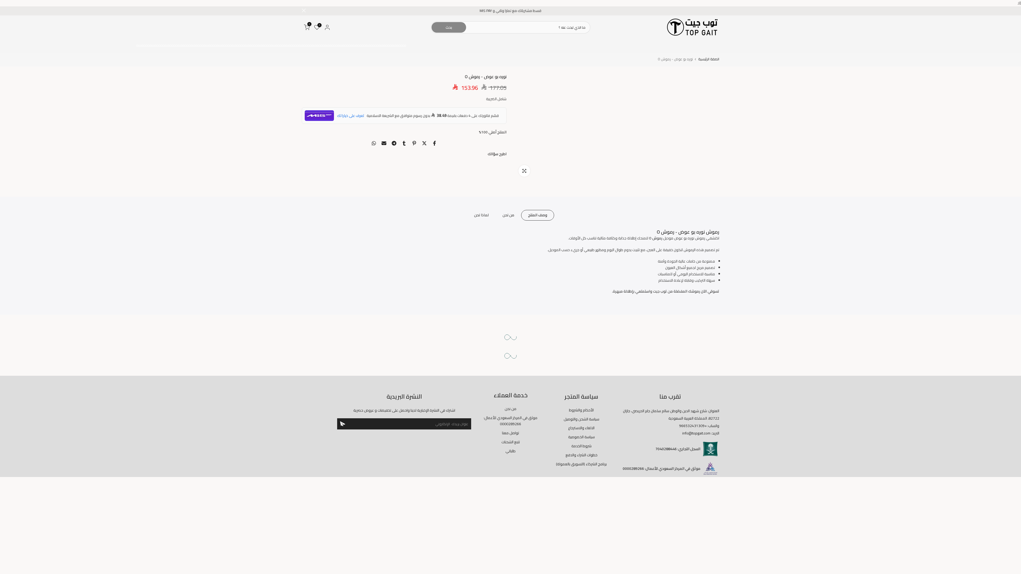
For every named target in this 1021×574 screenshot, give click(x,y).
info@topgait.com (696, 433)
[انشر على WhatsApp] (373, 143)
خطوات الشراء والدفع (581, 454)
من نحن (508, 215)
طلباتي (510, 451)
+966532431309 (693, 425)
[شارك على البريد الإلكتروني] (384, 143)
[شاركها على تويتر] (424, 143)
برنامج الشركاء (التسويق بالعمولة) (581, 464)
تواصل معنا (510, 432)
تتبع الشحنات (510, 441)
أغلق (717, 10)
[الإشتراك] (342, 424)
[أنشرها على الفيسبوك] (434, 143)
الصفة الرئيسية (708, 59)
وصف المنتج (537, 215)
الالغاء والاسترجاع (581, 427)
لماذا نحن (481, 215)
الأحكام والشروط (581, 410)
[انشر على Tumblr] (404, 143)
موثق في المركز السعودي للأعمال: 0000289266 (510, 421)
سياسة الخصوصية (581, 436)
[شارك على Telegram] (394, 143)
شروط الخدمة (581, 445)
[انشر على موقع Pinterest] (414, 143)
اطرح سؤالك (497, 153)
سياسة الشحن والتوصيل (581, 419)
